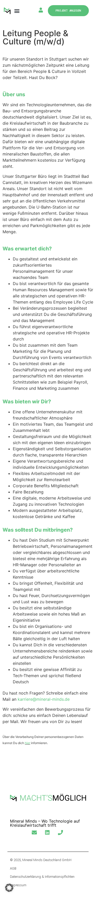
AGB (13, 868)
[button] (17, 10)
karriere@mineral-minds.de (44, 699)
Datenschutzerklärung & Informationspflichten (42, 877)
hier (27, 743)
